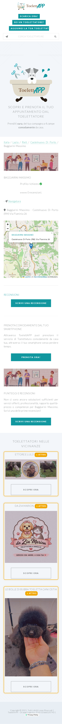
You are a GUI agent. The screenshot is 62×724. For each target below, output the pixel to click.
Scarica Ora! (29, 16)
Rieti (25, 142)
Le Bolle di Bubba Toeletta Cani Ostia (31, 589)
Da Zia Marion (24, 505)
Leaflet (27, 276)
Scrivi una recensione (31, 303)
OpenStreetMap (40, 276)
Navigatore (14, 201)
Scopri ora (31, 489)
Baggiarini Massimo (15, 145)
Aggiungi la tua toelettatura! (30, 28)
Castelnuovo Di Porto (43, 142)
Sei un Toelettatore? (29, 22)
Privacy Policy (33, 715)
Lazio (16, 142)
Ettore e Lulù (24, 454)
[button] (31, 246)
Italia (7, 142)
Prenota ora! (31, 357)
